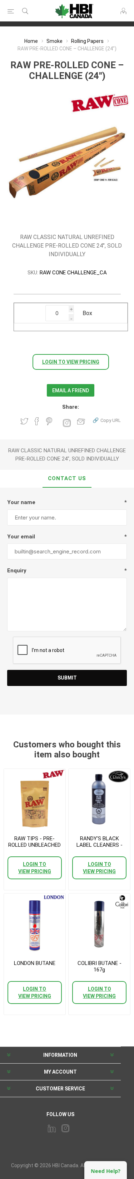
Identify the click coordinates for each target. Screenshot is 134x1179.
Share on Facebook (37, 421)
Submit (67, 678)
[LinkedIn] (52, 1128)
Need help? (105, 1171)
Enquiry (16, 570)
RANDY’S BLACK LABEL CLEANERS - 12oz (99, 845)
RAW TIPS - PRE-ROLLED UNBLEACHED (34, 841)
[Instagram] (65, 1128)
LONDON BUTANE (34, 963)
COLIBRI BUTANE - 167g (99, 966)
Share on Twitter (24, 421)
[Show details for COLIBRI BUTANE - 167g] (99, 924)
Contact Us (67, 478)
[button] (107, 420)
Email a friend (70, 390)
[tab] (67, 479)
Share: (70, 407)
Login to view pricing (70, 362)
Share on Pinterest (49, 421)
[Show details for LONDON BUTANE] (34, 924)
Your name (21, 502)
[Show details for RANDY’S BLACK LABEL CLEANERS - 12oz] (99, 799)
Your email (21, 536)
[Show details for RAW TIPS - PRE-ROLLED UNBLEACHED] (34, 799)
